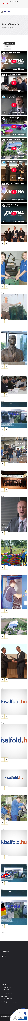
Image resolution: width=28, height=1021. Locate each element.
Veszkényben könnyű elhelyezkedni (12, 826)
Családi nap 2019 (6, 571)
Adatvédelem (4, 1016)
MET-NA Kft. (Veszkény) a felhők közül (13, 640)
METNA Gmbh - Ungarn (8, 929)
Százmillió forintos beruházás (11, 860)
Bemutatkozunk (6, 433)
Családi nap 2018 (6, 467)
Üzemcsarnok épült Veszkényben (11, 720)
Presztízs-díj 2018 (6, 536)
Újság (7, 46)
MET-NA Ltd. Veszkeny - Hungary (11, 886)
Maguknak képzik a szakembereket (11, 398)
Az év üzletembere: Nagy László (11, 247)
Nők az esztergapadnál (8, 290)
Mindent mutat (9, 43)
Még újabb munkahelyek (8, 614)
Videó (7, 49)
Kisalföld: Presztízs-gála (9, 493)
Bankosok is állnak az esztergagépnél (13, 791)
